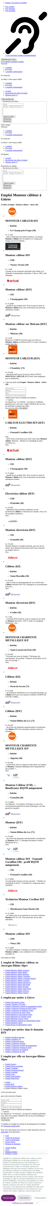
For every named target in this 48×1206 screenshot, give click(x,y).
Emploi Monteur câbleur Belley (16, 972)
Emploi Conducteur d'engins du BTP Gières (20, 1008)
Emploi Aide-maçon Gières (15, 1002)
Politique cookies (11, 1154)
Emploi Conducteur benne (14, 1041)
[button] (8, 68)
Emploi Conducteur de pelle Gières (17, 1012)
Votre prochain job (7, 99)
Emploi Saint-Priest (12, 1078)
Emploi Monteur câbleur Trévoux (17, 991)
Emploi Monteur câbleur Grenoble (17, 980)
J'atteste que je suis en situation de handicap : (21, 398)
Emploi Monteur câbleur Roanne (16, 987)
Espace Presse (10, 1142)
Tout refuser (24, 1198)
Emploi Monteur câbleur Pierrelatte (17, 985)
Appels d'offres (10, 1148)
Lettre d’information (12, 1140)
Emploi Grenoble (11, 1072)
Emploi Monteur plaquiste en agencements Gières (22, 1021)
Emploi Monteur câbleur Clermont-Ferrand (20, 978)
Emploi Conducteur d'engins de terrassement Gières (23, 1006)
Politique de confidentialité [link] (22, 1203)
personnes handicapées (12, 1126)
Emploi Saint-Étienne (12, 1076)
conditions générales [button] (38, 1114)
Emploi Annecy (10, 1064)
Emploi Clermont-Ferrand (14, 1070)
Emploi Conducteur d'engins (15, 1043)
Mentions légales (11, 1152)
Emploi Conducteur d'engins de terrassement (21, 1045)
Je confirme (23, 408)
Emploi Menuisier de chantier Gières (18, 1017)
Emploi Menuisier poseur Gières (16, 1019)
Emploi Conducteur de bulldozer (16, 1050)
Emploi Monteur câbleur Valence (17, 993)
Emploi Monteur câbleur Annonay (17, 970)
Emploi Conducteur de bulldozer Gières (19, 1010)
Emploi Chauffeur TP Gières (15, 1004)
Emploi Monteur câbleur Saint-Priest (18, 989)
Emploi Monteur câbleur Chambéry (17, 976)
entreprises (4, 1132)
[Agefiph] (12, 62)
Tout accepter (8, 1198)
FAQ (7, 1136)
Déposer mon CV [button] (11, 95)
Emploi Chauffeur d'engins (14, 1037)
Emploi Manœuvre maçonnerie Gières (18, 1015)
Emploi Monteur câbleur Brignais (17, 974)
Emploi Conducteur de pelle (15, 1052)
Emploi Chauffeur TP (13, 1039)
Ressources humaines (12, 1144)
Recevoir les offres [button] (12, 408)
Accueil (8, 91)
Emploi (7, 1082)
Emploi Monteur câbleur (14, 1086)
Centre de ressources (12, 1138)
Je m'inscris (5, 1120)
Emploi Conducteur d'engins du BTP (18, 1048)
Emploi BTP (9, 1084)
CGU (7, 1150)
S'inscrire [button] (4, 64)
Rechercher (7, 121)
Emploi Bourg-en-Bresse (14, 1066)
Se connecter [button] (5, 75)
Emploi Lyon (10, 1074)
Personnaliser (40, 1198)
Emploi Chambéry (11, 1068)
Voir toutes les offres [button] (8, 958)
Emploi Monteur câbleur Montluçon (18, 983)
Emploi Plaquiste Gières (13, 1023)
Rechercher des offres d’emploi (16, 93)
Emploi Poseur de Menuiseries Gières (18, 1025)
